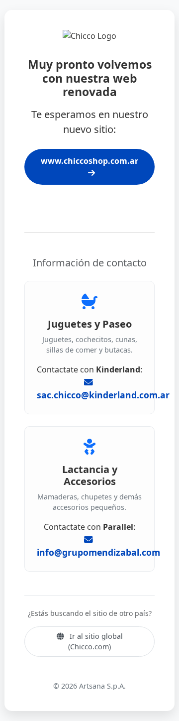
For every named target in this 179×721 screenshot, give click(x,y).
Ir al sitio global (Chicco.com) (95, 641)
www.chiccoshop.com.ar (89, 160)
